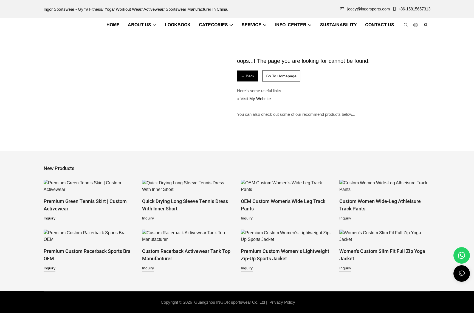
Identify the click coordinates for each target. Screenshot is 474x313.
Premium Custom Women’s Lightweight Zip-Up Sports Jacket (285, 255)
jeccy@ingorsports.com (368, 9)
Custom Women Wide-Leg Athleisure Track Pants (380, 205)
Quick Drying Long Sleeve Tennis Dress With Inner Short (185, 205)
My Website (260, 98)
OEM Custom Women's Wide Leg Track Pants (283, 205)
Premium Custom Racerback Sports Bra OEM (87, 255)
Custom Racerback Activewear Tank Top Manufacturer (186, 255)
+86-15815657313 (414, 9)
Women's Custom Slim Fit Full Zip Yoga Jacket (382, 255)
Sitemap (305, 302)
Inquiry (49, 218)
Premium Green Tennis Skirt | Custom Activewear (85, 205)
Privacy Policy (282, 302)
